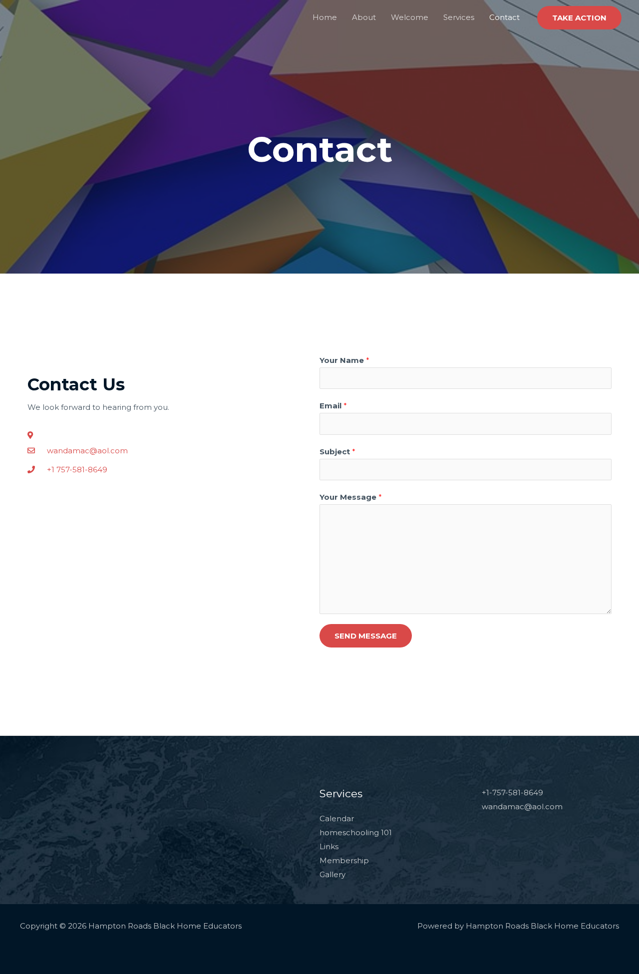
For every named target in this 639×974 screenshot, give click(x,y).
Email (333, 405)
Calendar (337, 818)
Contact (504, 17)
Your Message (351, 497)
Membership (344, 860)
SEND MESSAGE (365, 636)
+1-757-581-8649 (512, 792)
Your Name (344, 360)
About (364, 17)
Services (458, 17)
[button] (579, 17)
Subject (337, 451)
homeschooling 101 (356, 832)
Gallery (332, 874)
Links (329, 846)
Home (325, 17)
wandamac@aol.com (522, 806)
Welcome (409, 17)
